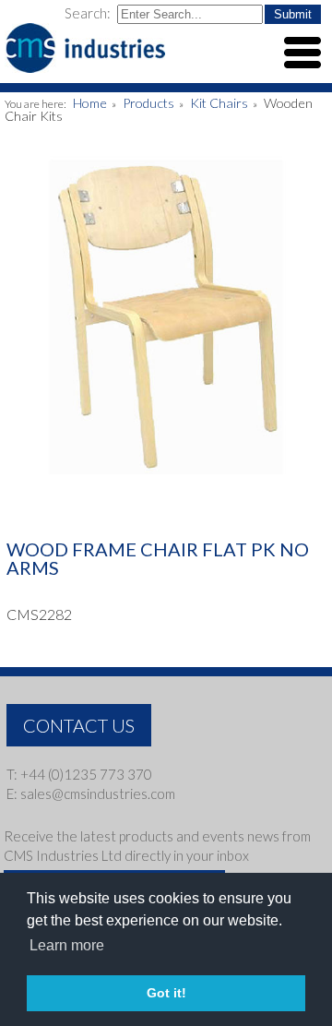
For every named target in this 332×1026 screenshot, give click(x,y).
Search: (89, 13)
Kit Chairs (219, 103)
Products (148, 103)
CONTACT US (79, 725)
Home (90, 103)
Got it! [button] (166, 992)
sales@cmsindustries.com (97, 793)
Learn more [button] (67, 945)
